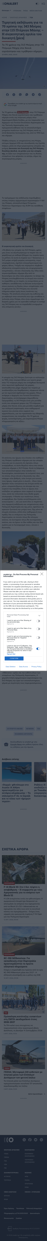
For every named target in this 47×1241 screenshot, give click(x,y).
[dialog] (23, 620)
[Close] (42, 574)
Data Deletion (11, 666)
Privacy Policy (36, 666)
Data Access (23, 666)
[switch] (38, 621)
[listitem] (23, 615)
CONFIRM (14, 658)
